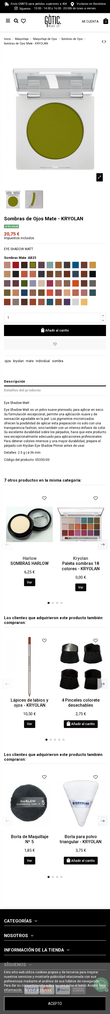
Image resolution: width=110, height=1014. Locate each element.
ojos (8, 361)
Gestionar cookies (38, 990)
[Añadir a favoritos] (55, 344)
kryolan (18, 361)
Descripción (14, 381)
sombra (57, 361)
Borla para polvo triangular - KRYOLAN (80, 839)
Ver (29, 582)
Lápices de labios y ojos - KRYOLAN (29, 703)
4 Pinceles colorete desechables (81, 703)
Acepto (55, 1003)
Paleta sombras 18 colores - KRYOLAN (81, 566)
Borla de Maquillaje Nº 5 (29, 839)
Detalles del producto (22, 390)
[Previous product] (103, 41)
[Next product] (105, 41)
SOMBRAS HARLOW (29, 563)
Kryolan (80, 558)
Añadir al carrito (57, 330)
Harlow (30, 558)
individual (43, 361)
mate (30, 361)
